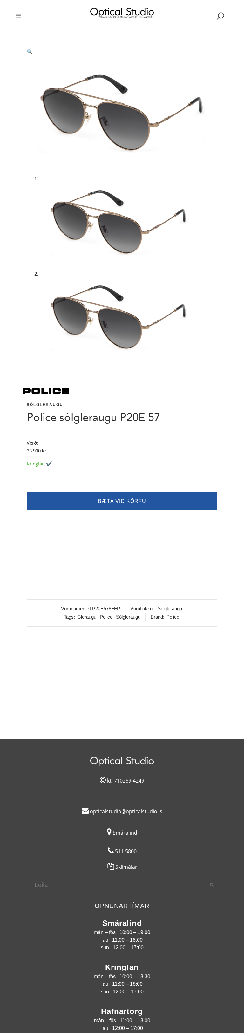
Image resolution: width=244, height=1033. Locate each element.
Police (106, 617)
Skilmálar (125, 866)
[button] (122, 52)
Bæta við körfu (122, 501)
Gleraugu (86, 617)
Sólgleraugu (45, 404)
